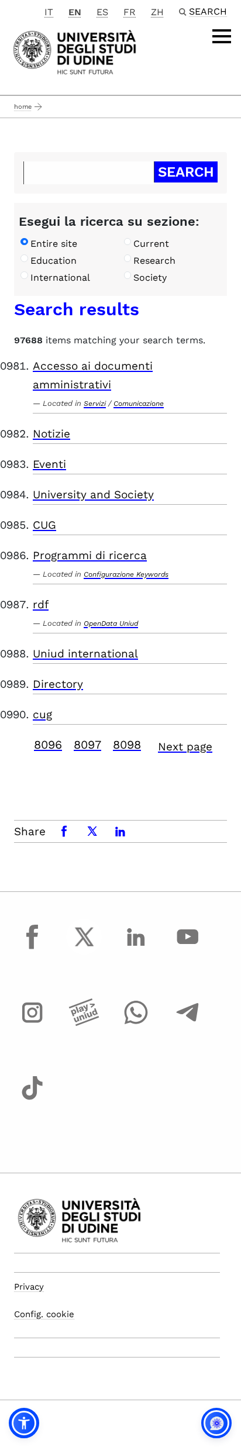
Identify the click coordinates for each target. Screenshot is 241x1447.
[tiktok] (32, 1099)
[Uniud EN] (74, 51)
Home (23, 107)
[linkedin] (136, 947)
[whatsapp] (136, 1023)
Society (150, 277)
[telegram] (188, 1023)
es (102, 12)
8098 (127, 745)
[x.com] (84, 947)
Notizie (51, 433)
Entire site (53, 243)
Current (151, 243)
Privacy (29, 1286)
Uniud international (85, 653)
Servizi (95, 403)
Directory (58, 684)
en (74, 12)
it (48, 12)
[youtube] (188, 947)
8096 (48, 745)
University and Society (93, 494)
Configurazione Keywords (126, 574)
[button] (24, 1423)
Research (154, 260)
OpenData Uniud (111, 623)
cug (42, 714)
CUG (44, 525)
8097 (87, 745)
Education (53, 260)
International (60, 277)
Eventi (49, 464)
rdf (41, 604)
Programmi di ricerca (90, 555)
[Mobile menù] (221, 36)
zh (157, 12)
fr (129, 12)
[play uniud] (84, 1023)
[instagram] (32, 1023)
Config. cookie (44, 1314)
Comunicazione (138, 403)
